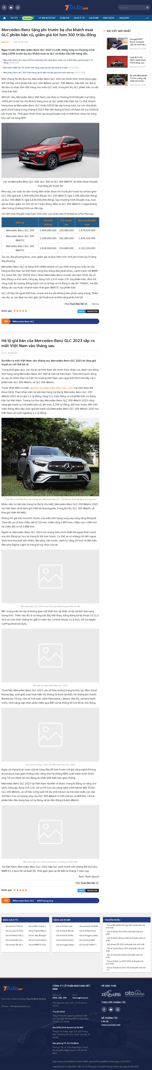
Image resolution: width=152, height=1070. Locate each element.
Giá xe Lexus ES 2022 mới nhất (15, 930)
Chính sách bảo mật (111, 1024)
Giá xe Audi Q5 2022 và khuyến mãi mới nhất (125, 944)
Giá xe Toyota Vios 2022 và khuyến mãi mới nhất (124, 932)
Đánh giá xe (108, 18)
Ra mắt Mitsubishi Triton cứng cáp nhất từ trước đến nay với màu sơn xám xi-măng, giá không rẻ (138, 78)
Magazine (124, 18)
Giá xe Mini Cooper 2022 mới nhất (38, 926)
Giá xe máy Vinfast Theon (88, 944)
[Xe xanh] (28, 18)
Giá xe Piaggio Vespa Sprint (65, 944)
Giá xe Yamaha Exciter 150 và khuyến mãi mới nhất (126, 968)
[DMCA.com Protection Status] (88, 311)
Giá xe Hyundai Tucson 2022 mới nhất (15, 940)
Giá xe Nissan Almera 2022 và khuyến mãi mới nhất (125, 939)
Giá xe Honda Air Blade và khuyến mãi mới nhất (124, 956)
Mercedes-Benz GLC (24, 321)
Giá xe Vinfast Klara (87, 930)
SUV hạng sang (46, 900)
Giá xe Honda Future (65, 940)
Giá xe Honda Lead (64, 926)
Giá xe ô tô (79, 18)
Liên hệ (105, 1021)
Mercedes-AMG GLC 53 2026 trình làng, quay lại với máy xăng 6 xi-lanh (41, 67)
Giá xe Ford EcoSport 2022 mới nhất (38, 940)
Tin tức (14, 18)
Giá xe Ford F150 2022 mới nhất (15, 926)
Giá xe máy (94, 18)
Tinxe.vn (14, 988)
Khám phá (64, 18)
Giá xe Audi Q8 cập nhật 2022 (15, 944)
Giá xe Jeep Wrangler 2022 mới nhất (38, 935)
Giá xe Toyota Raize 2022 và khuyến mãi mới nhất (125, 949)
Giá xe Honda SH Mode (65, 935)
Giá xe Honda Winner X (65, 930)
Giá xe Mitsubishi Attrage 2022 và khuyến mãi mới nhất (125, 926)
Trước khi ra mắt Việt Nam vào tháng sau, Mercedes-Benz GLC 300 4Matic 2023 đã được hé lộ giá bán (50, 499)
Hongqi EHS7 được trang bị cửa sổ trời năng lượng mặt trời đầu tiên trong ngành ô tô (138, 42)
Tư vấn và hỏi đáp (47, 18)
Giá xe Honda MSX (87, 940)
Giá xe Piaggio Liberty (88, 935)
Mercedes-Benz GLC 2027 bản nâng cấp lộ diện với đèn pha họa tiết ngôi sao (44, 72)
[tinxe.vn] (76, 7)
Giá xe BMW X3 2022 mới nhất (38, 944)
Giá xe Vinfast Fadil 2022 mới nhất (15, 935)
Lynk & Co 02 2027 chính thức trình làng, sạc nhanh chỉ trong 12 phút (138, 60)
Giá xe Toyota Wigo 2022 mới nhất (38, 930)
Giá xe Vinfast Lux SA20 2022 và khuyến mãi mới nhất (124, 962)
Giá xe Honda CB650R (88, 926)
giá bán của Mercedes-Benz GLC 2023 (52, 387)
